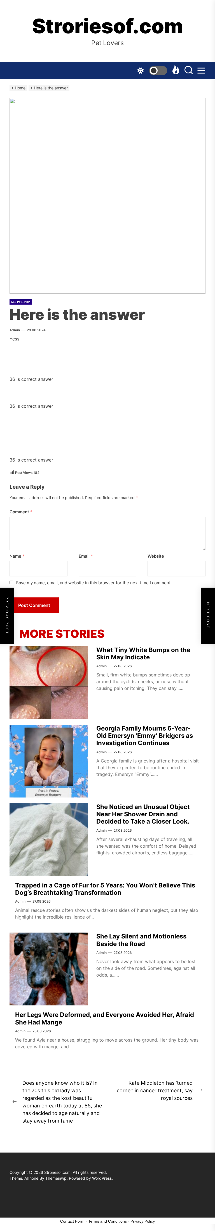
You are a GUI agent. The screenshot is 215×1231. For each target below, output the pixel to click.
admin (15, 330)
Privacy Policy (142, 1221)
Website (156, 556)
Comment (21, 511)
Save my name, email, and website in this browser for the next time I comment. (94, 582)
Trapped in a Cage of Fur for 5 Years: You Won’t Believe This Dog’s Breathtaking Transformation (105, 889)
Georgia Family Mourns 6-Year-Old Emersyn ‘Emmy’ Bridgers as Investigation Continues (144, 736)
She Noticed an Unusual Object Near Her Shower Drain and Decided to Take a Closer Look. (143, 814)
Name (17, 556)
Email (86, 556)
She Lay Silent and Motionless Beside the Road (141, 940)
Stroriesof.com (107, 26)
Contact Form (72, 1221)
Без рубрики (20, 301)
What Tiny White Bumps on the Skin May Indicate (143, 653)
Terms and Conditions (107, 1221)
